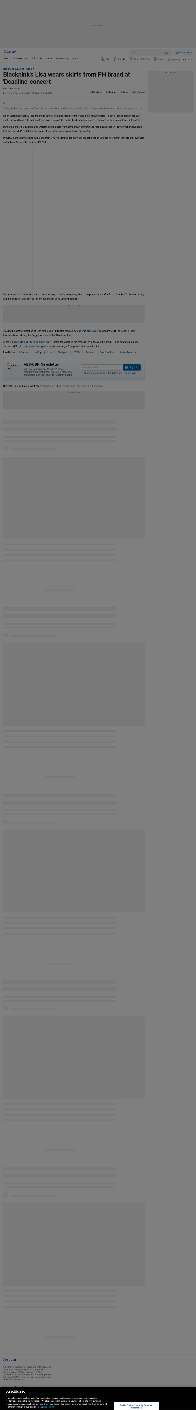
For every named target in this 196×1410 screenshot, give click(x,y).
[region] (98, 1398)
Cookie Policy (47, 1407)
